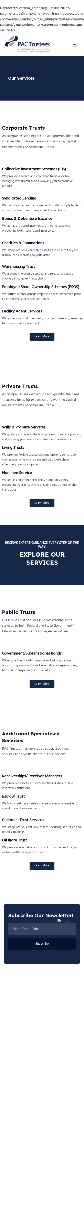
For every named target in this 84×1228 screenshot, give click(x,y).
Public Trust (17, 1082)
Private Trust (18, 1099)
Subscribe (42, 943)
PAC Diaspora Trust (22, 1168)
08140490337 (18, 1028)
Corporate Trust (20, 1091)
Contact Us (17, 1186)
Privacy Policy (29, 1220)
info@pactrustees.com (25, 1047)
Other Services (19, 1108)
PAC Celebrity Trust (22, 1177)
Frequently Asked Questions (28, 1150)
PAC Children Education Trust (29, 1159)
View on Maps (54, 1220)
